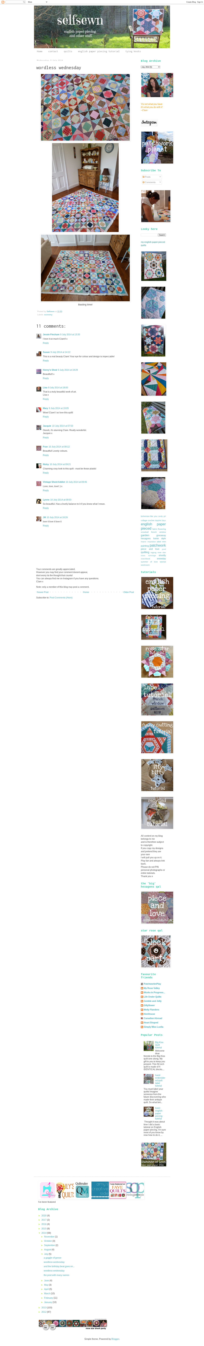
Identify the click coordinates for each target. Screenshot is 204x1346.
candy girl (162, 516)
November (49, 1236)
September (50, 1245)
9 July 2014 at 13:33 (70, 334)
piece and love (150, 549)
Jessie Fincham (51, 334)
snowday (161, 558)
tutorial (163, 562)
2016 (44, 1224)
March (47, 1293)
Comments (150, 182)
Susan (46, 352)
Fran (45, 447)
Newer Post (42, 592)
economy (48, 314)
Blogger (115, 1339)
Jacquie (47, 426)
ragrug (153, 552)
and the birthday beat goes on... (59, 1266)
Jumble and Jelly (153, 1001)
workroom (145, 565)
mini (164, 541)
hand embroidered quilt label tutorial (160, 1080)
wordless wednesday (54, 1262)
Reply (46, 343)
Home (39, 51)
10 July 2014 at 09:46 (76, 482)
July (46, 1254)
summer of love (149, 562)
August (48, 1249)
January (48, 1302)
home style (159, 538)
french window (158, 532)
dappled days (160, 520)
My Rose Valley (152, 988)
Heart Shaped (151, 1022)
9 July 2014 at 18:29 (68, 370)
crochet (151, 520)
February (49, 1298)
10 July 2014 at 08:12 (59, 447)
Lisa (45, 387)
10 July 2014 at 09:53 (60, 500)
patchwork (158, 545)
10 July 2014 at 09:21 (60, 464)
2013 (44, 1307)
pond (164, 549)
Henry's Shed (50, 370)
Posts (147, 177)
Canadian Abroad (153, 1018)
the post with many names (56, 1275)
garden (145, 535)
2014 (44, 1233)
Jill (44, 517)
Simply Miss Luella (153, 1027)
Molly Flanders (151, 1009)
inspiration (152, 542)
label (159, 541)
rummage (152, 556)
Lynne (46, 500)
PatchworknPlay (152, 984)
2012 (44, 1312)
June (47, 1280)
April (46, 1289)
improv (143, 542)
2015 (44, 1228)
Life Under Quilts (152, 997)
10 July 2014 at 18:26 (57, 517)
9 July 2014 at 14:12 (60, 352)
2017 (44, 1220)
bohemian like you (149, 516)
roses (143, 556)
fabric (154, 529)
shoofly (162, 555)
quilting (145, 552)
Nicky (46, 464)
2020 (44, 1215)
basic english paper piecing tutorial (158, 1113)
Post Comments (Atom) (61, 597)
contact (53, 51)
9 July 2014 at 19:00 (58, 387)
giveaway (161, 535)
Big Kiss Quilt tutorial (159, 1045)
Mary (45, 408)
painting (145, 546)
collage (144, 520)
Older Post (128, 592)
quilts (68, 51)
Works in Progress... (154, 992)
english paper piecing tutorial (99, 51)
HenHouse (149, 1014)
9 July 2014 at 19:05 (59, 408)
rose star (162, 552)
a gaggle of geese (52, 1258)
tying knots (133, 51)
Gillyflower (149, 1005)
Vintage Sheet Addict (54, 482)
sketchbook (145, 559)
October (48, 1241)
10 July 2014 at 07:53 (62, 426)
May (46, 1285)
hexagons (146, 538)
